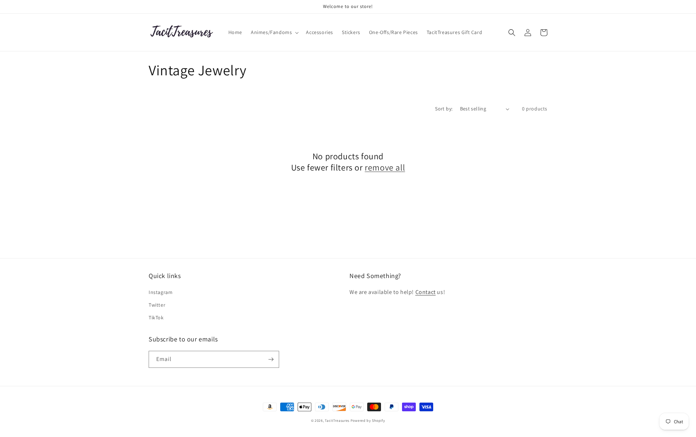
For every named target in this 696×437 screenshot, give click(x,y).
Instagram (161, 292)
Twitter (157, 305)
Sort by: (443, 108)
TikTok (156, 317)
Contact (425, 292)
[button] (274, 32)
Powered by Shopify (368, 420)
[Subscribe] (271, 359)
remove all (385, 167)
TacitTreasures (337, 420)
